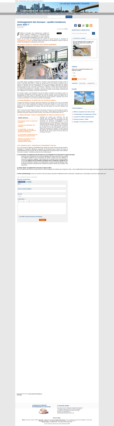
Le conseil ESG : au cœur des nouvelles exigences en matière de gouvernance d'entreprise (27, 130)
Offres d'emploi (62, 13)
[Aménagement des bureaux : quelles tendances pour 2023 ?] (42, 46)
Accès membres (48, 423)
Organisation (34, 177)
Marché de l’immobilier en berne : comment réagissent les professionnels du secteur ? (26, 140)
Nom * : (19, 183)
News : (17, 1)
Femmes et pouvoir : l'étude (81, 119)
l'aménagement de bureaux (24, 40)
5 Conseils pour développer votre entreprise (29, 1)
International (32, 13)
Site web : (20, 194)
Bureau (29, 177)
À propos (78, 13)
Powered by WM (66, 423)
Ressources (53, 13)
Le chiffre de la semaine (79, 38)
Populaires (82, 83)
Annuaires (71, 13)
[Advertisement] (44, 228)
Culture (46, 13)
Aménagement (23, 177)
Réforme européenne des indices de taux (84, 111)
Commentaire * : (22, 199)
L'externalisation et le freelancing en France (85, 114)
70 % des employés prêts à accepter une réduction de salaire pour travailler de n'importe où (83, 43)
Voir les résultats (82, 79)
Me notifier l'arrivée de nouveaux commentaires (31, 216)
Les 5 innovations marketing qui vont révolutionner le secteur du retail (27, 135)
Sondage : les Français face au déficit (83, 121)
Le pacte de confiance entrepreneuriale (84, 116)
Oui (74, 73)
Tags (60, 423)
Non (75, 76)
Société (24, 13)
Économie (18, 13)
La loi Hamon (19, 394)
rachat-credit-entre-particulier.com (35, 393)
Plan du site (55, 423)
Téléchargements (77, 108)
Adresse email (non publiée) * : (25, 189)
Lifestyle (39, 13)
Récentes (75, 83)
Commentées (91, 83)
